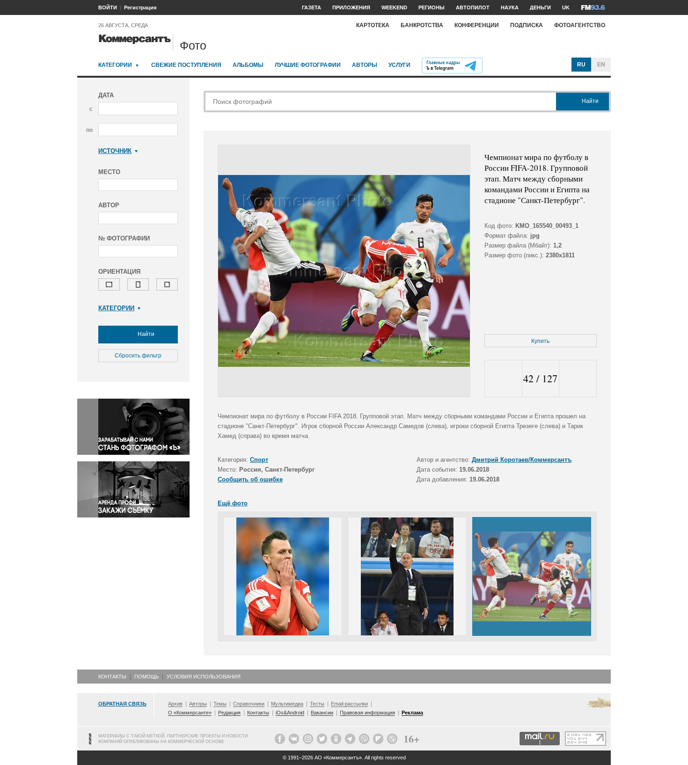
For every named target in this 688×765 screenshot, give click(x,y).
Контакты (112, 676)
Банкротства (422, 25)
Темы (220, 704)
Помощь (146, 676)
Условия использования (204, 676)
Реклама (412, 712)
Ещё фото (233, 503)
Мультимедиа (287, 704)
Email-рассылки (349, 704)
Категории (115, 65)
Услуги (399, 65)
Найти (145, 334)
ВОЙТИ (107, 7)
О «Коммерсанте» (190, 712)
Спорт (259, 459)
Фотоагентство (579, 25)
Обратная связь (122, 704)
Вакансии (322, 712)
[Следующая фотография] (577, 378)
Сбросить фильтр (138, 355)
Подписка (526, 25)
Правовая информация (367, 712)
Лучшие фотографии (308, 65)
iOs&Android (290, 712)
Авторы (364, 65)
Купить (540, 341)
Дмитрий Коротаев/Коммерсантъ (521, 459)
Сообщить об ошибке (250, 479)
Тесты (317, 704)
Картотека (372, 25)
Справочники (248, 704)
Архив (175, 704)
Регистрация (140, 7)
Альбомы (248, 65)
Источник (115, 150)
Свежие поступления (186, 65)
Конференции (476, 25)
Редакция (229, 712)
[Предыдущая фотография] (503, 378)
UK (566, 7)
